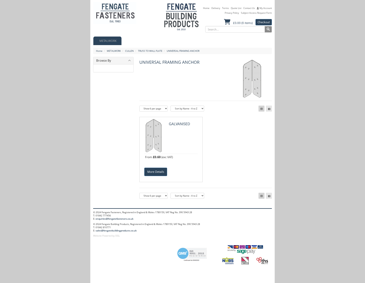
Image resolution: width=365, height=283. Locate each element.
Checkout (264, 22)
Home (206, 8)
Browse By (103, 60)
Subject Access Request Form (256, 12)
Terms (225, 8)
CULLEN (129, 51)
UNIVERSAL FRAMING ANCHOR (183, 51)
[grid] (261, 109)
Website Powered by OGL (106, 235)
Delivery (215, 8)
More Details (155, 172)
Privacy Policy (232, 12)
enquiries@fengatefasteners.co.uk (114, 218)
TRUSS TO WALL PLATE (150, 51)
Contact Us (249, 8)
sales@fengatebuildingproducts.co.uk (116, 230)
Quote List (236, 8)
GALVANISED (179, 123)
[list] (269, 109)
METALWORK (114, 51)
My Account (265, 8)
